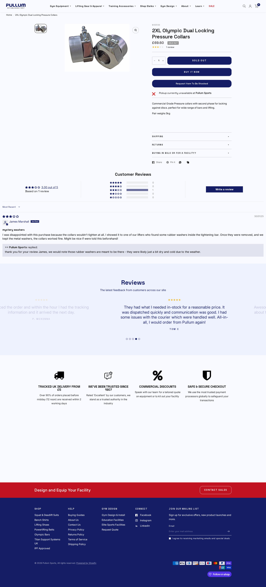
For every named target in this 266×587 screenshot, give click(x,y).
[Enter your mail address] (228, 531)
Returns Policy (76, 534)
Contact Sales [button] (215, 490)
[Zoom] (136, 30)
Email (171, 526)
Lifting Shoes (41, 524)
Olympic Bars (42, 534)
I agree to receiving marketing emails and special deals (201, 538)
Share (159, 162)
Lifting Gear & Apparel (88, 6)
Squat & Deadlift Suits (46, 515)
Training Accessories (121, 6)
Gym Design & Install (113, 515)
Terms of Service (77, 539)
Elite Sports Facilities (113, 524)
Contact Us (74, 524)
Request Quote (110, 529)
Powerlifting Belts (44, 529)
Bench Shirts (41, 520)
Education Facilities (113, 520)
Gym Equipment (59, 6)
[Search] (244, 6)
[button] (116, 190)
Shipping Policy (77, 544)
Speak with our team (147, 392)
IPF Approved (42, 548)
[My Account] (250, 6)
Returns (157, 145)
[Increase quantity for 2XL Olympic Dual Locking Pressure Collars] (163, 61)
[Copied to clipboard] (189, 162)
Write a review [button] (225, 189)
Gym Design (168, 6)
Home (9, 15)
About (185, 6)
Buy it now (192, 72)
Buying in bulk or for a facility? (174, 153)
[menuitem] (60, 6)
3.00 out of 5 (49, 187)
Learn (198, 6)
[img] (10, 216)
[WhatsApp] (181, 162)
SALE (212, 6)
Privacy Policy (76, 529)
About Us (73, 520)
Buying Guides (76, 515)
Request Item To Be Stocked (192, 83)
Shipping (157, 136)
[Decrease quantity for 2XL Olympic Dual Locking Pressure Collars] (154, 61)
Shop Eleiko (147, 6)
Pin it (172, 162)
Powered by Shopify (86, 563)
